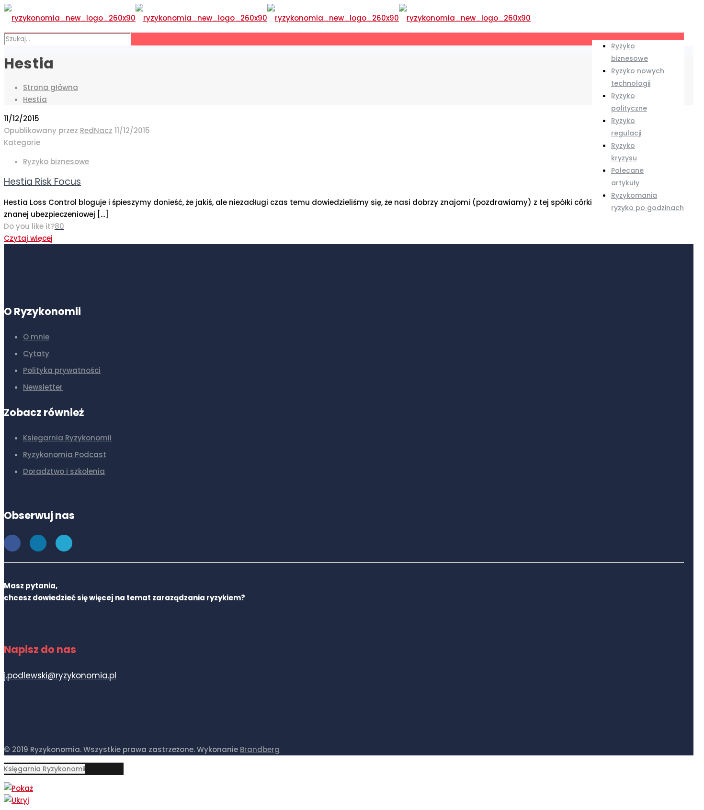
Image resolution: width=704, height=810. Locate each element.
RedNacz (96, 130)
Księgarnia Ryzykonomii (44, 769)
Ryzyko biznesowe (56, 162)
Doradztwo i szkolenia (64, 471)
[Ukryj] (16, 800)
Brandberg (260, 749)
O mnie (36, 337)
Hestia (35, 99)
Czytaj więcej (28, 238)
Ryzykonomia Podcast (64, 455)
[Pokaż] (18, 788)
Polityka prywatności (62, 370)
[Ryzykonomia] (267, 18)
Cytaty (36, 354)
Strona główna (50, 87)
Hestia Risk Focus (42, 181)
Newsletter (43, 387)
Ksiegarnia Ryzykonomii (67, 438)
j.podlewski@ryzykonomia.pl (60, 675)
